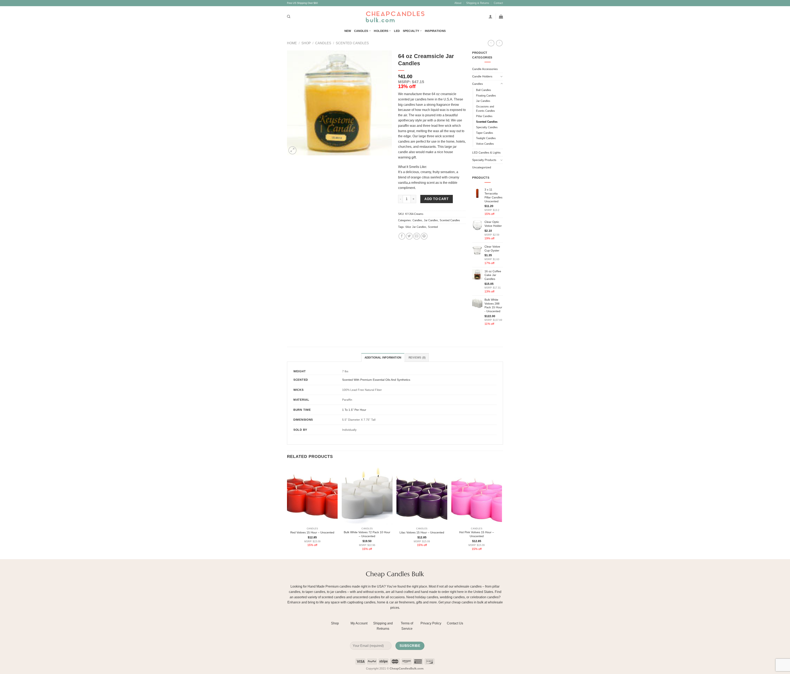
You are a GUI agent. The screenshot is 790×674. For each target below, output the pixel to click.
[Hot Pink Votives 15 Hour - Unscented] (476, 494)
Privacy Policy (431, 623)
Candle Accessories (485, 69)
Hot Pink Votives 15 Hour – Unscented (476, 534)
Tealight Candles (486, 138)
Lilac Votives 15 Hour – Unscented (422, 532)
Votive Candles (485, 143)
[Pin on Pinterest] (424, 236)
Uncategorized (481, 167)
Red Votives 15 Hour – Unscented (312, 532)
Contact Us (455, 623)
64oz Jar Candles (415, 226)
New (347, 31)
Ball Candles (483, 90)
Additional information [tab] (383, 357)
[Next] (502, 511)
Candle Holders (482, 76)
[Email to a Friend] (416, 236)
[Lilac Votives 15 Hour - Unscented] (421, 494)
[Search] (288, 17)
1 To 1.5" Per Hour (354, 409)
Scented (433, 226)
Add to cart (436, 199)
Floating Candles (486, 95)
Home (292, 43)
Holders (381, 31)
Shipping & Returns (477, 3)
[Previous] (287, 511)
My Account (359, 623)
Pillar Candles (484, 116)
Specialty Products (484, 160)
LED (397, 31)
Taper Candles (484, 132)
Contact (498, 3)
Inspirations (435, 31)
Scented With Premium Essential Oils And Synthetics (376, 379)
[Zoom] (292, 150)
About (457, 3)
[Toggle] (501, 76)
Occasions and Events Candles (485, 108)
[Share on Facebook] (401, 236)
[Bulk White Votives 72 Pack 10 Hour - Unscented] (367, 494)
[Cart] (501, 16)
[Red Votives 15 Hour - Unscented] (312, 494)
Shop (306, 43)
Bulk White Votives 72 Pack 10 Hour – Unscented (367, 534)
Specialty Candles (487, 127)
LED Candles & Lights (486, 152)
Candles (361, 31)
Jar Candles (431, 220)
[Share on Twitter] (409, 236)
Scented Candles (352, 43)
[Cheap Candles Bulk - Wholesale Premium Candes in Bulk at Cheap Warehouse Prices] (395, 16)
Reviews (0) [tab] (417, 357)
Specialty (411, 31)
